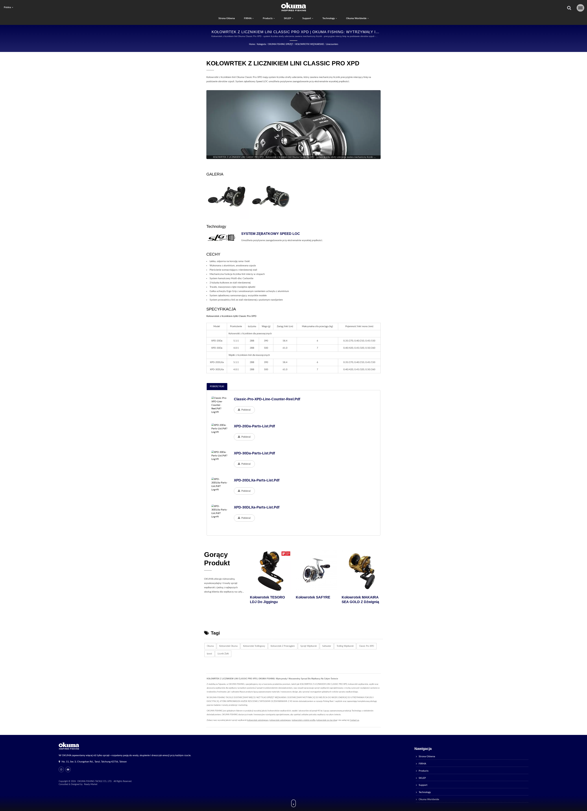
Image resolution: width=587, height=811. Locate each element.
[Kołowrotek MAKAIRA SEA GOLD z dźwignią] (271, 571)
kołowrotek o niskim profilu (304, 720)
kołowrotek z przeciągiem (283, 646)
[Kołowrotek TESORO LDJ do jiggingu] (317, 571)
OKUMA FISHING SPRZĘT (280, 44)
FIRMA (248, 18)
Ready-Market (90, 784)
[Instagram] (61, 769)
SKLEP (288, 18)
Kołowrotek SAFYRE (359, 597)
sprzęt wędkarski (308, 646)
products (268, 18)
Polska (8, 7)
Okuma (210, 646)
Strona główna (226, 18)
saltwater (326, 646)
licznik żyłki (223, 654)
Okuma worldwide (356, 18)
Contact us (354, 720)
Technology (328, 18)
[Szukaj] (569, 8)
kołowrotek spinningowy (258, 720)
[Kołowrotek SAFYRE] (363, 571)
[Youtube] (68, 769)
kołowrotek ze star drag (326, 720)
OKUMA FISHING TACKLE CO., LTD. (94, 781)
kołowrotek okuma (228, 646)
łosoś (209, 654)
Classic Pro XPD (366, 646)
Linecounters (332, 44)
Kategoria (261, 44)
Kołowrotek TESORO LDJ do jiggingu (314, 599)
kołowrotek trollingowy (254, 646)
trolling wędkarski (345, 646)
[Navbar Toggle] (580, 8)
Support (307, 18)
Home (252, 44)
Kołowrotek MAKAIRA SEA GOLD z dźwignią (269, 599)
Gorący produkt (217, 559)
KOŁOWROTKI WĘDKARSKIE (309, 44)
